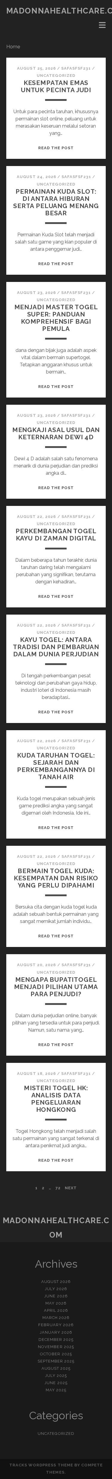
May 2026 (56, 1303)
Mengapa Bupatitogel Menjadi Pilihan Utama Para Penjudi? (56, 987)
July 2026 (56, 1289)
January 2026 (56, 1332)
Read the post (56, 148)
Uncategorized (56, 75)
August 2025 (56, 1368)
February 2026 (56, 1325)
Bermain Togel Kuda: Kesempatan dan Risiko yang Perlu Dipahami (56, 878)
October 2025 (56, 1354)
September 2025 (56, 1361)
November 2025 (56, 1346)
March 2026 (56, 1317)
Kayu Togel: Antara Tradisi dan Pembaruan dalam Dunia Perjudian (56, 647)
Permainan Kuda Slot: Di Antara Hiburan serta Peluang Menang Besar (56, 202)
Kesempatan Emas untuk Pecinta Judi (56, 86)
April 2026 (56, 1310)
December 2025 (56, 1339)
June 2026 (55, 1296)
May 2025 (56, 1390)
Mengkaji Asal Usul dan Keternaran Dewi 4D (56, 433)
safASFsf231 (75, 68)
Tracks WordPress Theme (41, 1465)
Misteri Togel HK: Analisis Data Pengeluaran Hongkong (56, 1098)
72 (58, 1188)
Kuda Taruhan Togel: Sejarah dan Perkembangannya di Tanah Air (56, 766)
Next (71, 1188)
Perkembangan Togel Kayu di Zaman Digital (56, 534)
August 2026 (56, 1281)
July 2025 (56, 1375)
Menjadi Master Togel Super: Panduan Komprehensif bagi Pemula (56, 317)
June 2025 (56, 1383)
